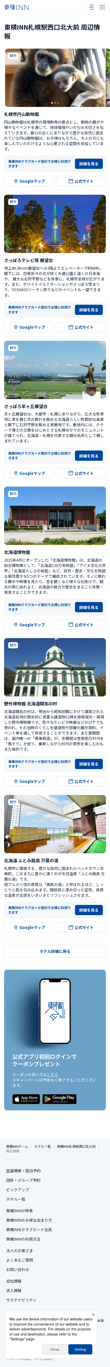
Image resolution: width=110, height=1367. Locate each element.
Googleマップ (32, 181)
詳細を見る (88, 163)
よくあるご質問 (19, 1260)
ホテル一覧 (42, 1146)
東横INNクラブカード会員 (29, 1229)
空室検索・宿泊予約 (23, 1170)
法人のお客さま (19, 1250)
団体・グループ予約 (23, 1180)
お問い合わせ (17, 1269)
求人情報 (13, 1290)
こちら (52, 1074)
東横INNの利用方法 (23, 1239)
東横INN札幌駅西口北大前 (76, 1146)
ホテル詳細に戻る (55, 951)
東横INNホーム (17, 1146)
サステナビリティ (21, 1300)
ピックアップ (17, 1189)
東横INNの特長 (19, 1210)
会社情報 (13, 1281)
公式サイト (84, 181)
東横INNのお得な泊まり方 (29, 1220)
